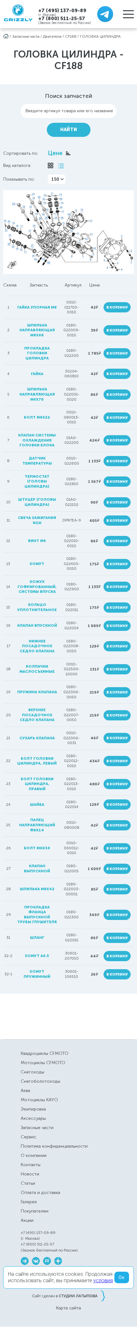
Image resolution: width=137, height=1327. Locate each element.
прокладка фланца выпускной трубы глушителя (37, 914)
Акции (27, 1220)
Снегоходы (32, 1072)
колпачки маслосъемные (36, 669)
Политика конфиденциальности (54, 1146)
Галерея (29, 1202)
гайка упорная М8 (37, 307)
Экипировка (33, 1109)
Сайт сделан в (68, 1295)
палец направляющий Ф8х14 (37, 825)
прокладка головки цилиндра (37, 353)
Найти (68, 129)
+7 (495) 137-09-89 (62, 10)
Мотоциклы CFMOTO (43, 1062)
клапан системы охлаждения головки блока (37, 440)
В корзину (117, 307)
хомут (37, 563)
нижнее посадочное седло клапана (37, 646)
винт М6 (37, 540)
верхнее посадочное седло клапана (37, 715)
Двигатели (52, 36)
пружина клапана (37, 692)
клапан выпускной (37, 868)
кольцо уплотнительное (37, 607)
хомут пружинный (37, 974)
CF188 (70, 36)
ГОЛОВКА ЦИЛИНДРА (100, 36)
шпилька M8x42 (37, 889)
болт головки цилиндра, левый (37, 761)
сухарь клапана (37, 738)
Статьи (28, 1183)
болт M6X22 (37, 417)
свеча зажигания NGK (37, 520)
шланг (37, 937)
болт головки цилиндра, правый (37, 784)
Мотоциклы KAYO (39, 1100)
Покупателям (34, 1211)
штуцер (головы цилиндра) (37, 502)
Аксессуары (33, 1118)
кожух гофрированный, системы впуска (37, 586)
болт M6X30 (37, 848)
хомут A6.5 (37, 956)
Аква (25, 1090)
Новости (30, 1174)
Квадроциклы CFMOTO (44, 1053)
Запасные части (26, 36)
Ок (122, 1277)
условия (103, 1280)
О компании (34, 1155)
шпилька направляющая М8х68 (37, 330)
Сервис (28, 1137)
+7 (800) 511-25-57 (61, 18)
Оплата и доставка (40, 1192)
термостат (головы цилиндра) (37, 481)
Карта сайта (68, 1308)
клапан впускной (37, 625)
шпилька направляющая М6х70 (37, 394)
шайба (37, 804)
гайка (37, 374)
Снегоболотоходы (40, 1081)
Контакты (30, 1164)
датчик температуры (37, 461)
